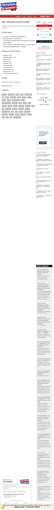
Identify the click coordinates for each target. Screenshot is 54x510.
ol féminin (15, 108)
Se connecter (39, 13)
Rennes (21, 111)
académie (4, 94)
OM (12, 111)
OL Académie (6, 67)
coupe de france (28, 94)
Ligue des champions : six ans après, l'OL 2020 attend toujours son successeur (43, 79)
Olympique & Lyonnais (45, 16)
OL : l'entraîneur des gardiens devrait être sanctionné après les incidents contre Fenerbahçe (44, 64)
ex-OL (19, 97)
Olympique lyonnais (7, 57)
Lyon (29, 103)
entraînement (13, 97)
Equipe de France (7, 69)
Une (7, 117)
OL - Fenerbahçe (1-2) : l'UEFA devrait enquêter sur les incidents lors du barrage (44, 160)
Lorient (25, 103)
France (29, 97)
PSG (16, 111)
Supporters (11, 114)
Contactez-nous (6, 505)
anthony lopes (11, 94)
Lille (20, 103)
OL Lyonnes (5, 63)
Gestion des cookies (38, 505)
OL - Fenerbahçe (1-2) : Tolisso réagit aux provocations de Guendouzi (43, 191)
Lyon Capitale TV (47, 505)
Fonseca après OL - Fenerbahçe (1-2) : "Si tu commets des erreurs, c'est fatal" (43, 88)
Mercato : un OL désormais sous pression (43, 176)
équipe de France (17, 117)
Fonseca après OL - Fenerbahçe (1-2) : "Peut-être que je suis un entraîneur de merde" (43, 186)
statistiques (5, 114)
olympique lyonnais (6, 111)
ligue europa (15, 103)
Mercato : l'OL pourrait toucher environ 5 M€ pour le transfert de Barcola (19, 44)
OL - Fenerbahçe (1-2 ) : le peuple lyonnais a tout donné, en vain (44, 196)
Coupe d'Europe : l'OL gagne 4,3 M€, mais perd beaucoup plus (43, 83)
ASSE (17, 94)
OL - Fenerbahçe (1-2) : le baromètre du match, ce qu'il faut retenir (43, 181)
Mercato (29, 16)
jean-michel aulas (16, 100)
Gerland (4, 100)
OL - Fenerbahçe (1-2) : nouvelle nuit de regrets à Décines (43, 173)
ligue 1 (23, 100)
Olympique (27, 108)
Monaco (15, 106)
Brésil (22, 94)
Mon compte (51, 13)
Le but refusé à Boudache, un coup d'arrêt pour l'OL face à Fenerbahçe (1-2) (44, 155)
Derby (7, 97)
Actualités (18, 16)
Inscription (45, 13)
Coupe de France (6, 71)
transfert (29, 114)
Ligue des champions (6, 103)
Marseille (4, 106)
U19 (3, 117)
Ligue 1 (4, 59)
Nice (33, 106)
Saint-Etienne (27, 111)
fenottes (24, 97)
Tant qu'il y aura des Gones (9, 73)
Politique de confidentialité (27, 505)
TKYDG (24, 16)
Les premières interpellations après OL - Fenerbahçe (14, 46)
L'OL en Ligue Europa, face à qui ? (42, 168)
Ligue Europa (6, 65)
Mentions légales (14, 505)
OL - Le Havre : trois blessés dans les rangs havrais (14, 36)
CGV (20, 505)
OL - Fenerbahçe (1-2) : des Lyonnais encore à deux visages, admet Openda (44, 164)
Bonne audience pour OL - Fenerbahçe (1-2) (12, 38)
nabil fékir (27, 106)
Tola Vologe (23, 114)
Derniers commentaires (44, 104)
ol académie (8, 108)
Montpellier (21, 106)
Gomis (9, 100)
